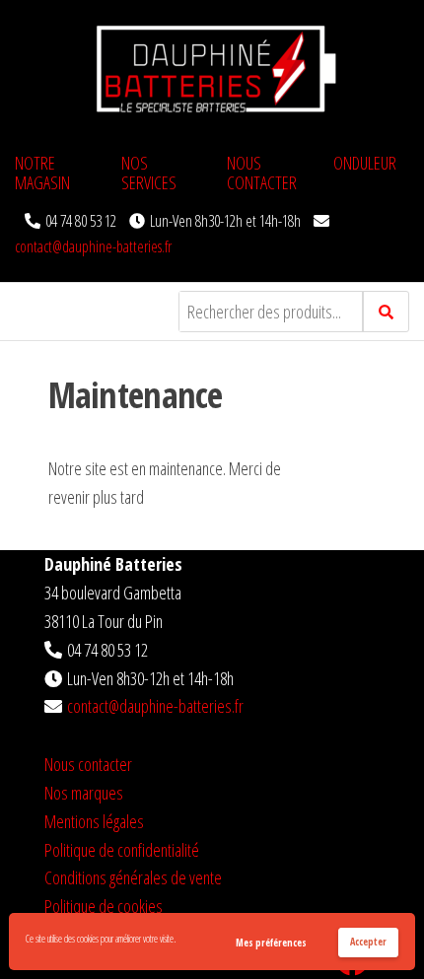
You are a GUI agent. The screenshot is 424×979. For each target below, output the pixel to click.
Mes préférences (271, 942)
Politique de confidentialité (121, 850)
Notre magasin (42, 172)
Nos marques (83, 792)
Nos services (149, 172)
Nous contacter (262, 172)
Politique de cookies (103, 906)
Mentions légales (94, 821)
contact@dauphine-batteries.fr (93, 246)
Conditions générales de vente (133, 877)
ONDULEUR (364, 163)
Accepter (368, 941)
